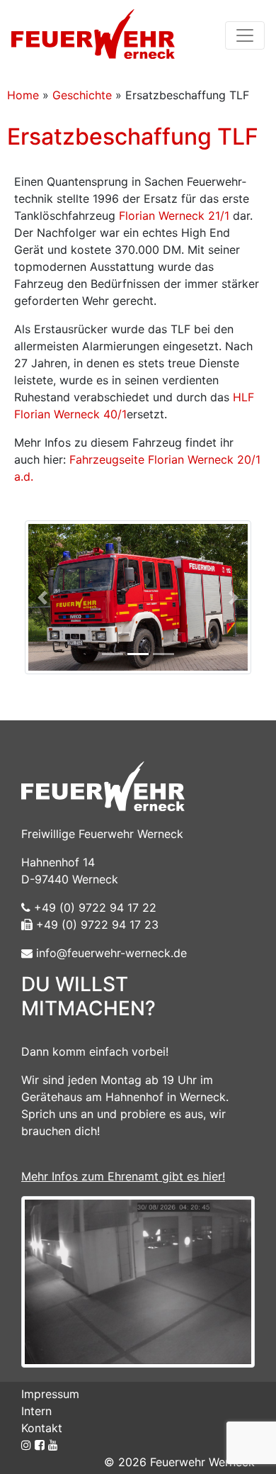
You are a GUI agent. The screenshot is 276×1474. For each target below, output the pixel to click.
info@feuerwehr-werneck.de (110, 953)
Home (23, 95)
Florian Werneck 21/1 (174, 215)
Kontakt (41, 1428)
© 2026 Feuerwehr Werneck (179, 1462)
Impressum (50, 1394)
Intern (36, 1411)
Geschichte (82, 95)
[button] (42, 597)
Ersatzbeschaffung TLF (132, 136)
